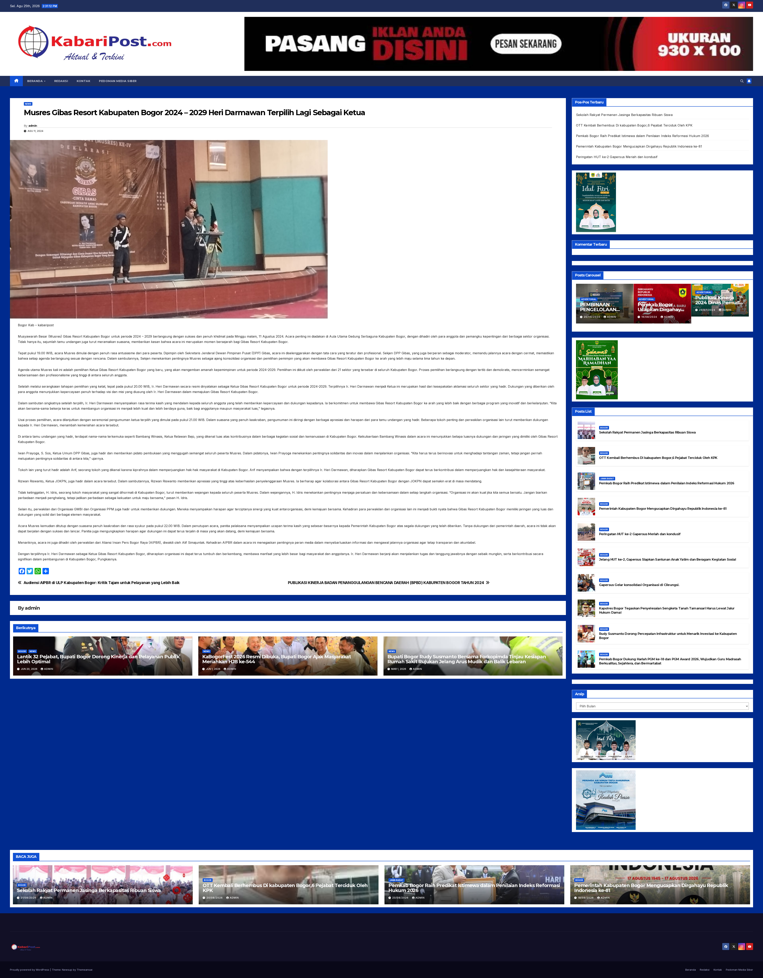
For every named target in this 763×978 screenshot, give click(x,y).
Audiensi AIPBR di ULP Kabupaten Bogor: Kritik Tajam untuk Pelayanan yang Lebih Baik (102, 582)
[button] (742, 81)
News (28, 104)
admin (32, 125)
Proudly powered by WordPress (30, 969)
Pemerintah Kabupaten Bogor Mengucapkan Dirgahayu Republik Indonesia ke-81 (639, 146)
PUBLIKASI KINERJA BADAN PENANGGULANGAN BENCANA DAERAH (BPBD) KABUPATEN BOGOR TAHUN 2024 (386, 582)
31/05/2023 (707, 316)
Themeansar (84, 969)
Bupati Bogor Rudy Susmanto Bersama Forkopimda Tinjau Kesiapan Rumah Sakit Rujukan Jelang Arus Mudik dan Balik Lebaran (466, 659)
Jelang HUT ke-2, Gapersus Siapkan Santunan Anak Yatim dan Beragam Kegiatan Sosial (667, 559)
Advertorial (588, 292)
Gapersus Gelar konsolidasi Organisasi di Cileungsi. (639, 585)
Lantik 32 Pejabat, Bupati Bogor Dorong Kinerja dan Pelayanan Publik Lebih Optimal (98, 659)
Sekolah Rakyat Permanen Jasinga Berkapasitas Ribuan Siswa (624, 115)
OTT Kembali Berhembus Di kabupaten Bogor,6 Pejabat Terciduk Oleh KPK (634, 125)
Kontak (83, 81)
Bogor (22, 651)
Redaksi (61, 81)
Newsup (67, 969)
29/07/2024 (592, 309)
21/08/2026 (29, 897)
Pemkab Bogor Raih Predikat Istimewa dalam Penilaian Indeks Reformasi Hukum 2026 (642, 136)
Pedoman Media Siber (118, 81)
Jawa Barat (607, 478)
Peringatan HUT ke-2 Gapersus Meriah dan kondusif (617, 157)
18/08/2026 (586, 897)
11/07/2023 (649, 308)
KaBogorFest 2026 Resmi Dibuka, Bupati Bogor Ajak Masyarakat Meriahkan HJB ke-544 (276, 659)
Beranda (35, 81)
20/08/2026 (215, 897)
